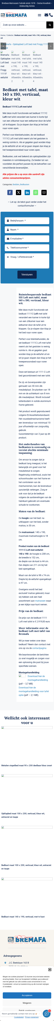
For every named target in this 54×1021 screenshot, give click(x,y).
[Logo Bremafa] (14, 13)
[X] (18, 192)
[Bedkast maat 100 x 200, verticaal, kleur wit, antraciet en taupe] (27, 843)
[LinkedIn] (27, 192)
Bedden (16, 184)
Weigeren (27, 1003)
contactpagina (39, 648)
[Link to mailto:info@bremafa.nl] (46, 15)
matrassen (40, 600)
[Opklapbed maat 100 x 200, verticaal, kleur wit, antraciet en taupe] (27, 791)
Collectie (10, 35)
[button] (49, 969)
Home (3, 35)
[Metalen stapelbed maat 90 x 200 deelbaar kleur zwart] (27, 743)
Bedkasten (24, 184)
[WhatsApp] (36, 192)
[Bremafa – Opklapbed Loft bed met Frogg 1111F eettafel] (27, 46)
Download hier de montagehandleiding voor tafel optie (34, 691)
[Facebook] (10, 192)
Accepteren (27, 995)
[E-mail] (44, 192)
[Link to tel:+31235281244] (51, 15)
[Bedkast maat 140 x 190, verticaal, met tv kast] (27, 895)
